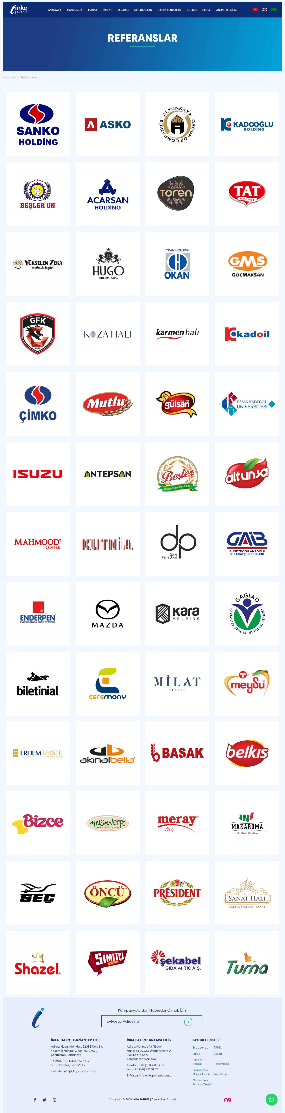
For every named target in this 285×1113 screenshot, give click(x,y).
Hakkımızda (221, 1064)
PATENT (107, 9)
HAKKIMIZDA (74, 9)
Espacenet (200, 1047)
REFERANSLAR (143, 9)
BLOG (206, 9)
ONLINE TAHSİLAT (226, 9)
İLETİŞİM (192, 9)
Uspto (217, 1054)
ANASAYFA (54, 9)
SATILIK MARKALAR (169, 9)
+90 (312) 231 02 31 (151, 1065)
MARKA (92, 9)
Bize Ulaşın (220, 1074)
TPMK (217, 1047)
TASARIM (123, 9)
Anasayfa (9, 77)
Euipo (196, 1054)
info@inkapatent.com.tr (80, 1071)
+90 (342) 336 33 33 (77, 1061)
